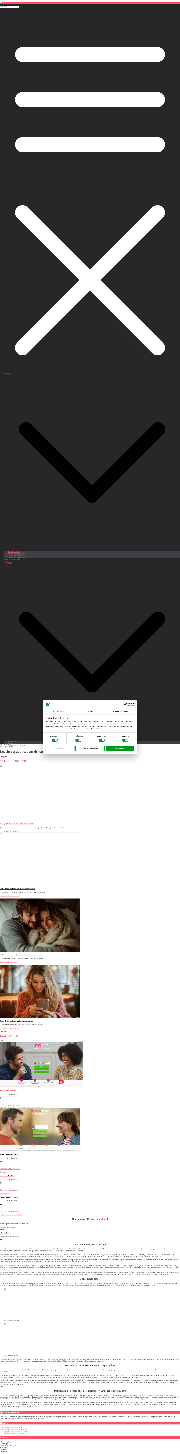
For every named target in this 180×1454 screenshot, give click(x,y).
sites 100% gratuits (102, 1377)
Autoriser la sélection (90, 749)
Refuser (60, 749)
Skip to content (5, 1)
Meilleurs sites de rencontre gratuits (15, 1429)
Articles (6, 561)
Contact (10, 743)
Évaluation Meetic (8, 1090)
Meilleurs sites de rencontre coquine (16, 1433)
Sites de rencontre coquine (17, 557)
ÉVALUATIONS (9, 1036)
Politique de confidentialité (17, 745)
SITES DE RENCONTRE (14, 761)
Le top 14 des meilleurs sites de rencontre (17, 824)
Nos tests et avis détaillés (12, 559)
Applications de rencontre (16, 555)
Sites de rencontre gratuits (16, 554)
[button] (92, 550)
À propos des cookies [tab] (121, 711)
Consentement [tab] (58, 711)
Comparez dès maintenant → (9, 896)
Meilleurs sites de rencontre (13, 1427)
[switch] (78, 740)
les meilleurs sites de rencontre (148, 1395)
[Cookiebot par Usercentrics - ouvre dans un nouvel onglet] (125, 704)
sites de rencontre (142, 1265)
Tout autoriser (120, 749)
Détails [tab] (90, 711)
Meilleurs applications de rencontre (15, 1431)
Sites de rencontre (14, 552)
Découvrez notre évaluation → (10, 1169)
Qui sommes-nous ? (14, 741)
